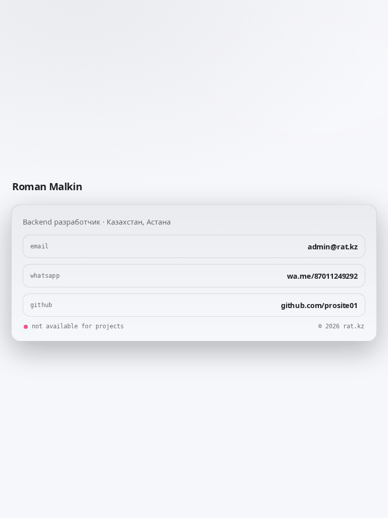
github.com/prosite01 (319, 305)
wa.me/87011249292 (322, 276)
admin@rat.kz (333, 246)
